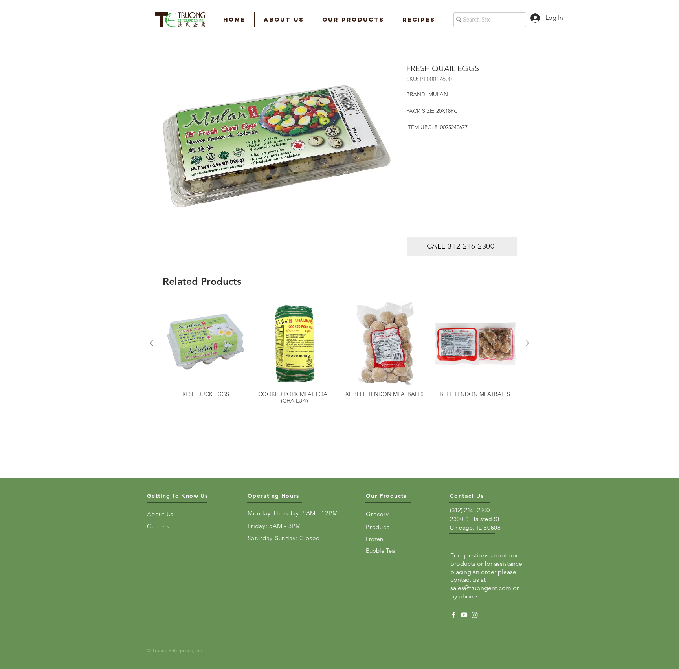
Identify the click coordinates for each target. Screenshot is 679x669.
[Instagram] (475, 615)
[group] (339, 353)
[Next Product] (527, 343)
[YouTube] (464, 615)
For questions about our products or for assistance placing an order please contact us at (486, 567)
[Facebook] (453, 615)
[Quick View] (204, 343)
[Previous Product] (151, 343)
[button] (284, 19)
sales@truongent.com (480, 588)
